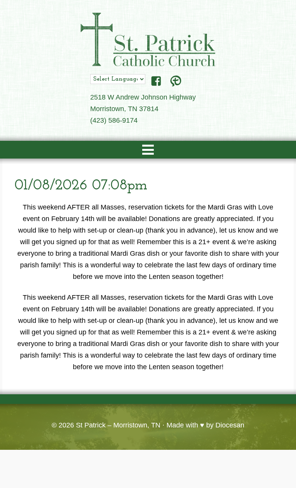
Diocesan (229, 425)
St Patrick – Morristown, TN (118, 425)
